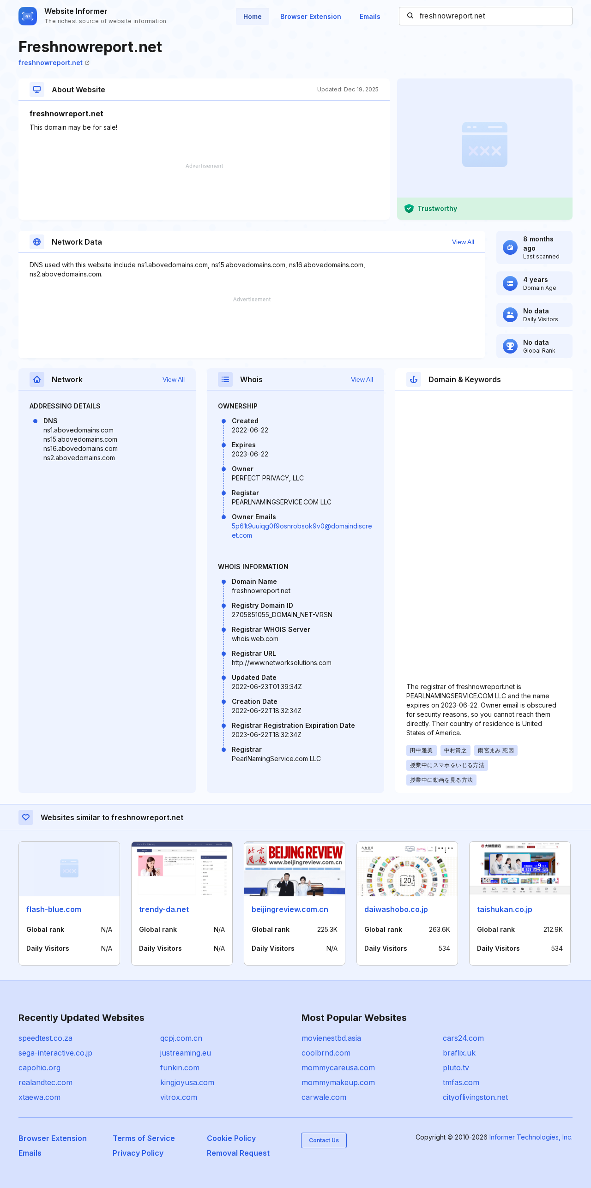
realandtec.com (45, 1082)
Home (252, 16)
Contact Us (324, 1140)
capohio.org (39, 1067)
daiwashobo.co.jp (396, 909)
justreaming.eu (185, 1052)
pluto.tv (456, 1067)
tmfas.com (461, 1082)
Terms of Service (144, 1138)
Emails (370, 16)
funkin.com (179, 1067)
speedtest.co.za (45, 1038)
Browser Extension (310, 16)
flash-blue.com (53, 909)
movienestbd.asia (331, 1038)
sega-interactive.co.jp (55, 1052)
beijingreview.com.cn (290, 909)
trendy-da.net (164, 909)
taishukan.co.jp (504, 909)
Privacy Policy (138, 1153)
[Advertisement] (204, 191)
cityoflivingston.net (475, 1097)
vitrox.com (178, 1097)
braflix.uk (459, 1052)
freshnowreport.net (50, 62)
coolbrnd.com (326, 1052)
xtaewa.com (39, 1097)
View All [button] (463, 242)
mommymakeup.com (338, 1082)
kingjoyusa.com (187, 1082)
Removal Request (238, 1153)
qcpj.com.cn (181, 1038)
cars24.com (463, 1038)
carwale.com (324, 1097)
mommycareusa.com (338, 1067)
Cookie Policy (231, 1138)
